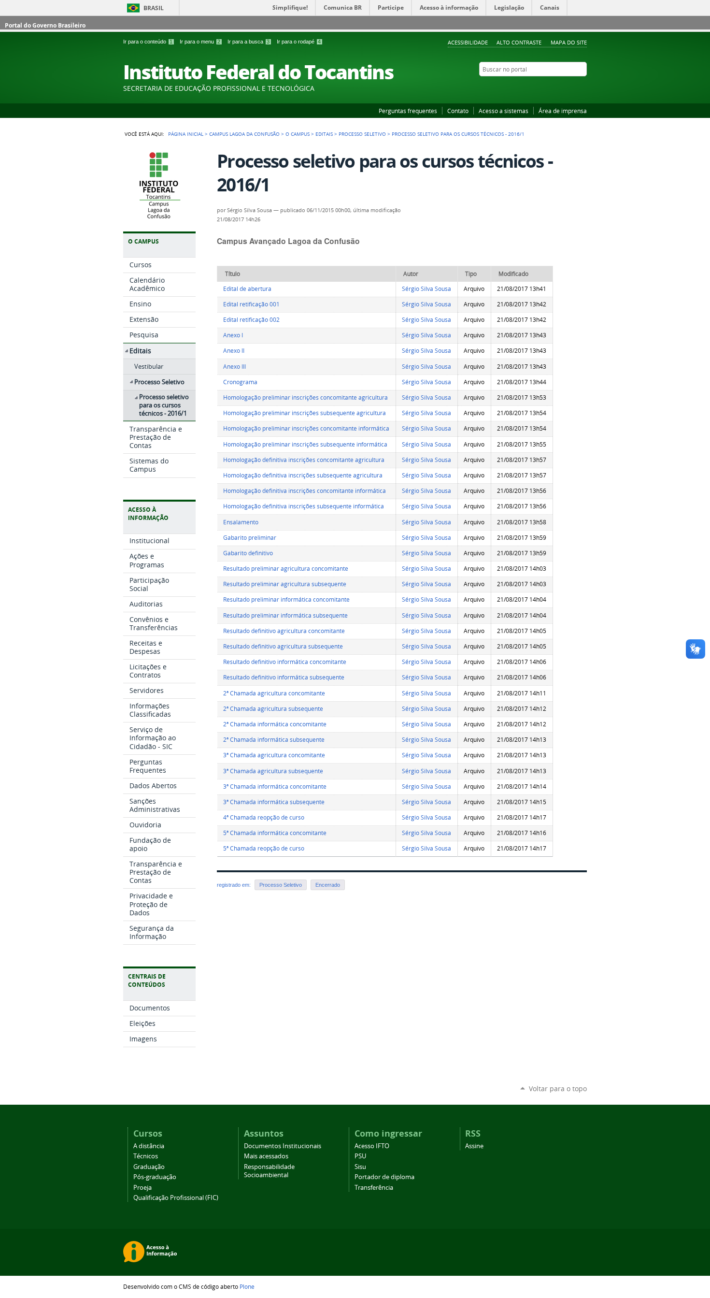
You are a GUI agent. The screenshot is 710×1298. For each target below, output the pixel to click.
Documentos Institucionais (282, 1146)
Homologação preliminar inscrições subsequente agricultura (304, 413)
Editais (324, 133)
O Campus (297, 133)
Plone (247, 1286)
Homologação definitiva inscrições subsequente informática (303, 506)
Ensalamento (240, 522)
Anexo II (233, 350)
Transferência (374, 1187)
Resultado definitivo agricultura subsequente (283, 646)
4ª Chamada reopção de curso (263, 817)
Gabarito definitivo (248, 553)
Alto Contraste (519, 42)
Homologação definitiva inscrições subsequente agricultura (303, 475)
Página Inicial (185, 133)
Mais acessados (266, 1156)
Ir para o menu (200, 41)
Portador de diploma (384, 1177)
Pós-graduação (154, 1177)
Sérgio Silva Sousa (426, 289)
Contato (458, 111)
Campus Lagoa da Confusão (244, 133)
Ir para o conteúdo (147, 41)
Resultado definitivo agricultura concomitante (284, 631)
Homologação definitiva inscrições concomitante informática (304, 491)
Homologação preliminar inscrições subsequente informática (305, 444)
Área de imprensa (563, 111)
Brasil (153, 8)
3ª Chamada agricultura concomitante (274, 755)
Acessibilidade (468, 42)
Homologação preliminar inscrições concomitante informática (306, 428)
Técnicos (145, 1156)
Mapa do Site (569, 42)
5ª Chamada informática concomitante (275, 833)
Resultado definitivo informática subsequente (283, 677)
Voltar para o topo (558, 1088)
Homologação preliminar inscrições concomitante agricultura (305, 397)
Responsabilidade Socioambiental (269, 1171)
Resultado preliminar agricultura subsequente (284, 584)
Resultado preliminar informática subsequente (285, 615)
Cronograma (240, 382)
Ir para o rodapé (299, 41)
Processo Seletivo (362, 133)
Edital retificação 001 (251, 304)
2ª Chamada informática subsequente (274, 740)
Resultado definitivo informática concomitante (284, 662)
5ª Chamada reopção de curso (263, 848)
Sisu (360, 1167)
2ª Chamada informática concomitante (275, 724)
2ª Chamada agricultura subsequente (273, 709)
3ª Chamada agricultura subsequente (273, 771)
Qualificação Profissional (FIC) (175, 1198)
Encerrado (327, 885)
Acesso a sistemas (503, 111)
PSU (360, 1156)
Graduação (149, 1167)
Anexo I (233, 335)
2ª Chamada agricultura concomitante (274, 693)
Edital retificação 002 (251, 320)
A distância (148, 1146)
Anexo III (234, 366)
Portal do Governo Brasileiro (45, 25)
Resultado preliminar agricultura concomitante (285, 568)
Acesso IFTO (372, 1146)
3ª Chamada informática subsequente (274, 802)
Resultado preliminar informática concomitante (286, 599)
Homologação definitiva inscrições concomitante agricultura (303, 460)
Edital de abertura (247, 289)
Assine (474, 1146)
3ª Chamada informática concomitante (275, 786)
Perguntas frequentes (408, 111)
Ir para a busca (248, 41)
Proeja (142, 1187)
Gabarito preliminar (249, 538)
